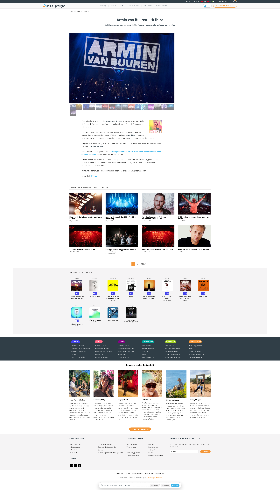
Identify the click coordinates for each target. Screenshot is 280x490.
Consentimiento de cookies (107, 447)
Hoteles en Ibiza (132, 444)
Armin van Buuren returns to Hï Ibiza (82, 249)
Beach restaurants (148, 357)
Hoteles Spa (99, 354)
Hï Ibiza (94, 176)
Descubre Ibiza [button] (161, 6)
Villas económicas (124, 346)
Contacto (101, 450)
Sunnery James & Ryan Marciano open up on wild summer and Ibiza (121, 250)
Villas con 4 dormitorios (126, 351)
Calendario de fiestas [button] (225, 6)
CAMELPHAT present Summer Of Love (77, 297)
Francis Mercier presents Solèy (149, 297)
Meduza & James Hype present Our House (113, 298)
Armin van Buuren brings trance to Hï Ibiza (157, 249)
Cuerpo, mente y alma (172, 354)
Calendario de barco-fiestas (80, 348)
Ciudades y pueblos (195, 346)
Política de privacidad (105, 444)
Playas (191, 348)
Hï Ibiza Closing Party (76, 325)
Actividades (152, 450)
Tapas (144, 354)
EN (205, 1)
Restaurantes (153, 447)
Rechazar (165, 485)
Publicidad (73, 450)
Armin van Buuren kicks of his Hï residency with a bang (121, 218)
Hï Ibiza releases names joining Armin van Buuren (193, 218)
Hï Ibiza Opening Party (95, 321)
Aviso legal (73, 453)
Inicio (71, 11)
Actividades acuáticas (172, 348)
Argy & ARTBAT (113, 320)
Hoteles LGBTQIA (100, 346)
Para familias (169, 346)
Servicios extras (123, 357)
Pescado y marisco (148, 348)
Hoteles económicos (101, 357)
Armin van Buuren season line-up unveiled (193, 249)
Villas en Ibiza (131, 447)
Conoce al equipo (75, 444)
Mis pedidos (223, 1)
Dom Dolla (203, 297)
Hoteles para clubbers (102, 348)
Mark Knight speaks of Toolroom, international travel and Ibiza (154, 218)
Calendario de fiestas (78, 346)
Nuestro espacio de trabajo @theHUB (110, 453)
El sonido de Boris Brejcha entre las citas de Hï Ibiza (85, 218)
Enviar (205, 452)
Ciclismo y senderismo (172, 357)
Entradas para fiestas (78, 351)
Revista (189, 1)
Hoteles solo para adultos (103, 351)
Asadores (145, 351)
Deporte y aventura (171, 351)
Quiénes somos (74, 447)
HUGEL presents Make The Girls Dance (185, 298)
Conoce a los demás (140, 429)
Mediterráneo (146, 346)
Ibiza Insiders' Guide (78, 357)
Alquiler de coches (195, 351)
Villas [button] (122, 6)
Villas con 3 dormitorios (126, 348)
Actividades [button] (147, 6)
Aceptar (175, 485)
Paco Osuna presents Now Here (131, 321)
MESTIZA (131, 297)
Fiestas (86, 11)
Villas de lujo (122, 354)
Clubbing (78, 11)
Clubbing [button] (103, 6)
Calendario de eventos (196, 354)
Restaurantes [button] (134, 6)
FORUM (196, 1)
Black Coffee (95, 297)
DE (210, 1)
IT (215, 1)
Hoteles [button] (113, 6)
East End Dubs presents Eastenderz (167, 298)
